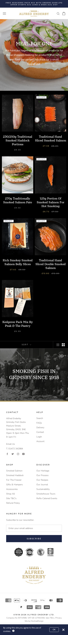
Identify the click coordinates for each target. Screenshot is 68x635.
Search (39, 418)
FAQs (39, 422)
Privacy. (58, 618)
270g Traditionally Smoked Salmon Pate (17, 200)
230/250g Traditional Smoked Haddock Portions (17, 140)
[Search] (58, 13)
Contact (40, 432)
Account (40, 441)
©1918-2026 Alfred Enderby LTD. (34, 615)
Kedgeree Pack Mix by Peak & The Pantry (17, 324)
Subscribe (34, 538)
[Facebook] (7, 454)
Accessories (12, 489)
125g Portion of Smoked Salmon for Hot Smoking (50, 202)
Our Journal (42, 484)
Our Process (42, 475)
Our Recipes (42, 479)
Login (39, 436)
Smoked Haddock (15, 475)
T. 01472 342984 (14, 448)
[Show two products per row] (63, 344)
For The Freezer (14, 479)
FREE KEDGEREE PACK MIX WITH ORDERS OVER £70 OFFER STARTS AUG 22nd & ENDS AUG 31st (34, 4)
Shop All (10, 493)
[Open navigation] (4, 13)
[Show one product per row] (57, 344)
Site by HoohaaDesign (34, 621)
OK (54, 629)
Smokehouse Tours (45, 493)
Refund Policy (13, 503)
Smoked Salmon (14, 470)
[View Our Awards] (34, 549)
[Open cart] (63, 13)
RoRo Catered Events (46, 498)
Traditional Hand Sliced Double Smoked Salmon (50, 264)
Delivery (40, 427)
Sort (25, 344)
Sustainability (43, 489)
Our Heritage (42, 470)
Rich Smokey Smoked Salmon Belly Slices (18, 262)
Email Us (10, 444)
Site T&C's (11, 498)
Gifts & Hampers (14, 484)
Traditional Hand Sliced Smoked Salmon (50, 138)
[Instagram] (18, 454)
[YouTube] (23, 454)
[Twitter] (13, 454)
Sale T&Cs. (50, 618)
